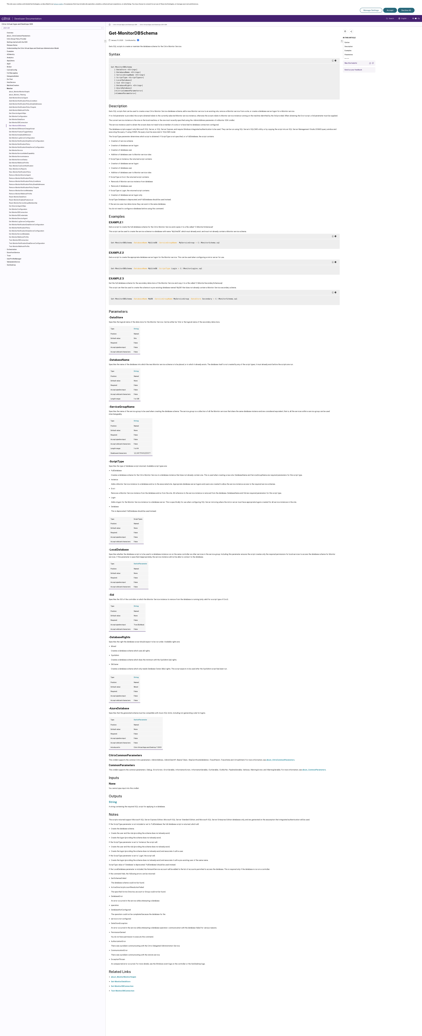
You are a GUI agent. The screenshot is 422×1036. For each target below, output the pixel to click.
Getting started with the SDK (17, 42)
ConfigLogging (12, 73)
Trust (9, 255)
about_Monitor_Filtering (17, 95)
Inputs (347, 59)
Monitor (10, 88)
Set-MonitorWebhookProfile (19, 237)
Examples (10, 51)
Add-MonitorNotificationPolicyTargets (22, 107)
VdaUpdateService (13, 262)
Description (349, 46)
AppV (9, 64)
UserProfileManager (14, 259)
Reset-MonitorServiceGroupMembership (23, 203)
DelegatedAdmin (13, 76)
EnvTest (10, 79)
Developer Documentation (28, 18)
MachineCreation (13, 85)
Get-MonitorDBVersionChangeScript (22, 129)
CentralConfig (12, 70)
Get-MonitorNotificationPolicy (19, 144)
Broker (9, 67)
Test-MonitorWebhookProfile (19, 246)
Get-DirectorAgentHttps (17, 113)
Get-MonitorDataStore (17, 119)
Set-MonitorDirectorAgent (18, 218)
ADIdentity (11, 54)
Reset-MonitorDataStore (17, 197)
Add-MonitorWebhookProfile (19, 110)
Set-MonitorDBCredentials (18, 215)
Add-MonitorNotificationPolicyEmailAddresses (25, 104)
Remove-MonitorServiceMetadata (21, 190)
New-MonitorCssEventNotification (21, 166)
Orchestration (12, 249)
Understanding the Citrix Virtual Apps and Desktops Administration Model (33, 48)
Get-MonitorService (16, 150)
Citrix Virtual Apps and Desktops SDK (125, 24)
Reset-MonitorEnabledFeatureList (21, 200)
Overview (10, 33)
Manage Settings (371, 10)
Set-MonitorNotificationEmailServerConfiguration (26, 224)
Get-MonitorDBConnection (18, 122)
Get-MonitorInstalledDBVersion (20, 135)
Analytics (10, 57)
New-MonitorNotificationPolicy (20, 172)
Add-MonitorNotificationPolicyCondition (23, 101)
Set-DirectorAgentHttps (17, 206)
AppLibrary (11, 61)
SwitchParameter (140, 564)
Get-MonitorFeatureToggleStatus (21, 132)
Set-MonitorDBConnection (18, 212)
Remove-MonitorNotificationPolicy (21, 178)
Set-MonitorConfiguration (18, 209)
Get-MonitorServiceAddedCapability (21, 153)
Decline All (406, 10)
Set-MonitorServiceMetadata (19, 234)
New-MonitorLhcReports (18, 169)
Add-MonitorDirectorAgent (18, 98)
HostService (11, 82)
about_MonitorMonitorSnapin (123, 977)
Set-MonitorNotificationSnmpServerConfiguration (26, 231)
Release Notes (12, 45)
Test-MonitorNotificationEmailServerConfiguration (27, 243)
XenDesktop (11, 265)
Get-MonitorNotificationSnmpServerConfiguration (26, 147)
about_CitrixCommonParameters (18, 36)
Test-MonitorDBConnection (18, 240)
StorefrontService (13, 252)
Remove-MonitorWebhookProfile (20, 194)
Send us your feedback (353, 70)
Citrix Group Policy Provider (16, 39)
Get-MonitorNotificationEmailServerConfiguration (26, 141)
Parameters (349, 54)
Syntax (347, 42)
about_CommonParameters (314, 770)
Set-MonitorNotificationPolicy (19, 228)
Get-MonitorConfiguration (18, 116)
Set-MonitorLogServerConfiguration (22, 221)
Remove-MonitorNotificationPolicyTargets (24, 187)
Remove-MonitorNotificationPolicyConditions (25, 181)
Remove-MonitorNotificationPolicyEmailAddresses (27, 184)
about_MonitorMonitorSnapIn (19, 92)
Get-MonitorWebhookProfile (19, 163)
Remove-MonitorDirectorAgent (20, 175)
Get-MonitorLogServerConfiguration (22, 138)
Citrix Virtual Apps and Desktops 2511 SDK (153, 24)
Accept (390, 10)
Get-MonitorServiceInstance (19, 156)
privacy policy (58, 4)
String (136, 329)
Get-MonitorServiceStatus (18, 160)
